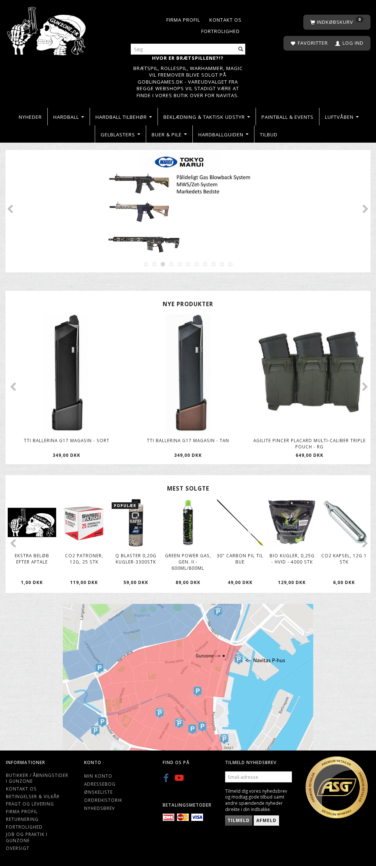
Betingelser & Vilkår (32, 796)
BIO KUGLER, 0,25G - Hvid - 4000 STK (292, 559)
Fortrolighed (220, 31)
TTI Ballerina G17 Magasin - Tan (188, 440)
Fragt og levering (30, 804)
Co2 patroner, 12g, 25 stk (84, 559)
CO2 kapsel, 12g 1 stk (344, 559)
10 (222, 264)
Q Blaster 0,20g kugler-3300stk (135, 559)
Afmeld (266, 820)
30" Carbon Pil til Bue (240, 559)
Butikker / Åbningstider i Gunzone (37, 778)
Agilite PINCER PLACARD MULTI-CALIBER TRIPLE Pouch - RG (309, 443)
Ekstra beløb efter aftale (32, 559)
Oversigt (17, 848)
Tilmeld (239, 820)
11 (230, 264)
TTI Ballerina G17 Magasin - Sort (66, 440)
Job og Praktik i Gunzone (26, 837)
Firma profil (183, 19)
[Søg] (240, 49)
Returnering (22, 819)
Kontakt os (225, 19)
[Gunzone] (47, 29)
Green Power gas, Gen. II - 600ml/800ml (188, 561)
